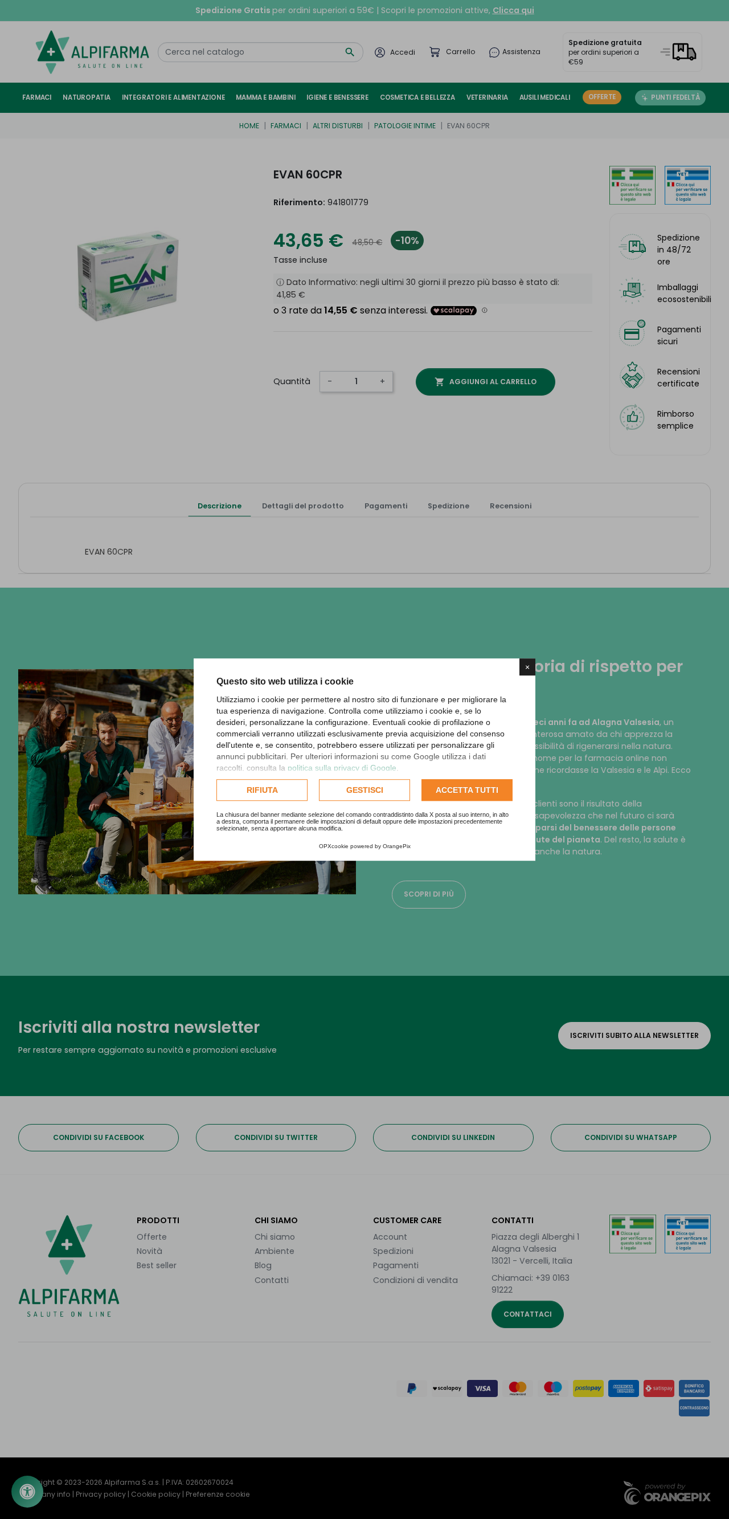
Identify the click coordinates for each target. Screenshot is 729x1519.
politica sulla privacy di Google (342, 767)
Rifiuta (262, 790)
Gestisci (364, 790)
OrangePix (397, 846)
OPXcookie (334, 846)
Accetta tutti (467, 790)
